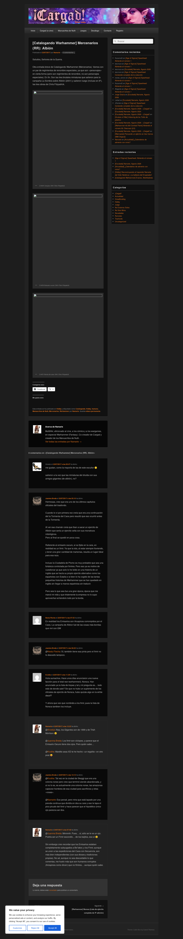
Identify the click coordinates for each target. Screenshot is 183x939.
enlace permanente (93, 411)
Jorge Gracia (120, 94)
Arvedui (51, 729)
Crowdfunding (120, 199)
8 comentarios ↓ (69, 52)
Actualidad (119, 196)
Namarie (57, 52)
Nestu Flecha (50, 618)
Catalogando (80, 409)
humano (95, 409)
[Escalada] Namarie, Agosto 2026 (137, 69)
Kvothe (48, 675)
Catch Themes (148, 929)
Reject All (35, 928)
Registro (119, 30)
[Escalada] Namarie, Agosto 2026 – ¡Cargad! (132, 108)
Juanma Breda (51, 498)
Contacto (107, 30)
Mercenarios (54, 411)
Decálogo (95, 30)
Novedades (119, 213)
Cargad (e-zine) (46, 30)
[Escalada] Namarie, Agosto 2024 (128, 111)
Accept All (52, 928)
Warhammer (64, 411)
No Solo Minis (120, 210)
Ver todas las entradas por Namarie (63, 441)
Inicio (33, 30)
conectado (53, 890)
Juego (117, 204)
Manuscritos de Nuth (67, 30)
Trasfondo (119, 218)
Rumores (118, 216)
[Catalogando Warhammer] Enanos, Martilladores (134, 177)
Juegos (83, 30)
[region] (34, 920)
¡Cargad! (118, 193)
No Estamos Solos (122, 207)
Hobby (59, 409)
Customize (17, 928)
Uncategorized (120, 221)
